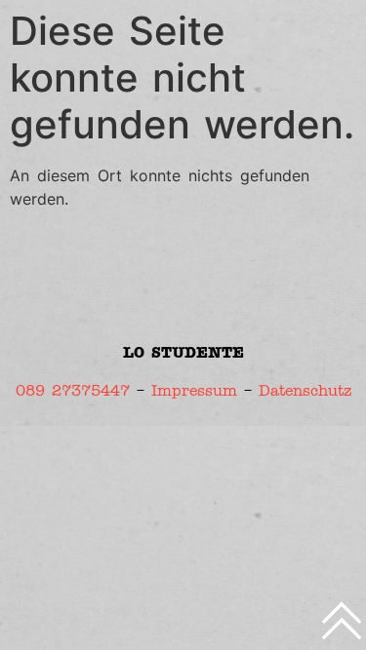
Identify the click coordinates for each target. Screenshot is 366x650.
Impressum (194, 390)
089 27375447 (73, 390)
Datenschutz (305, 390)
